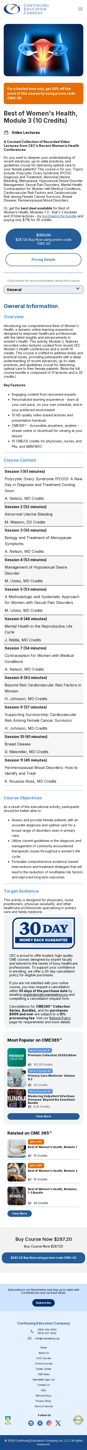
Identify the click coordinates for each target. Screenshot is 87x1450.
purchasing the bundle (59, 216)
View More (43, 1116)
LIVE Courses (43, 1358)
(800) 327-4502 (47, 1333)
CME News (44, 1374)
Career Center (43, 1368)
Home (43, 1347)
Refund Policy (60, 1018)
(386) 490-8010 (47, 1329)
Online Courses (43, 1363)
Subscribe (43, 1302)
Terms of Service (43, 1406)
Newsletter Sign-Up (44, 1379)
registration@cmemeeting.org (45, 994)
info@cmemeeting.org (47, 1338)
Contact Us (43, 1385)
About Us (44, 1352)
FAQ (43, 1390)
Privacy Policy (43, 1401)
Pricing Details (43, 260)
